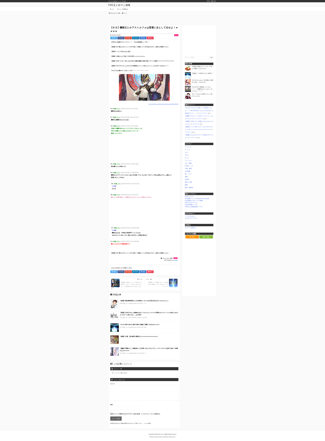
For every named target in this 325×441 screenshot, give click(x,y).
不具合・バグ (189, 166)
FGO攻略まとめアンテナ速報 (194, 200)
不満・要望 (188, 168)
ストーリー (188, 160)
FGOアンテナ (189, 196)
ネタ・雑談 (169, 258)
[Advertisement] (162, 18)
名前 (111, 404)
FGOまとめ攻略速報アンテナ (194, 206)
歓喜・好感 (188, 182)
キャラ (164, 258)
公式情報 (187, 171)
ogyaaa (175, 260)
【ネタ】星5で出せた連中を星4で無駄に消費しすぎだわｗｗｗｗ (140, 324)
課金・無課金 (189, 187)
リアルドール (199, 118)
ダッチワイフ (203, 113)
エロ (186, 152)
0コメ (176, 35)
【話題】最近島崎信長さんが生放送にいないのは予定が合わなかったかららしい (144, 300)
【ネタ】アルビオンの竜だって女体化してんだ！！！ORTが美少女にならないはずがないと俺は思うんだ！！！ (199, 110)
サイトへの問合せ (190, 228)
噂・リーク (188, 174)
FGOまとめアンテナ (191, 202)
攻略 (186, 176)
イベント (187, 149)
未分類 (187, 179)
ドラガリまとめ (189, 216)
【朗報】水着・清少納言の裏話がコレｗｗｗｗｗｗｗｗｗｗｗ (139, 336)
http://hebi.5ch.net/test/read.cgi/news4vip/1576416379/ (163, 104)
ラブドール (196, 124)
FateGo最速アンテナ (191, 204)
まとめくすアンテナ (191, 218)
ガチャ (187, 155)
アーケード (188, 147)
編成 (186, 185)
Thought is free (171, 436)
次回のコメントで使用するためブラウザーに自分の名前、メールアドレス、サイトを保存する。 (135, 414)
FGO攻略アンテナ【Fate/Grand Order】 (197, 198)
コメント (112, 383)
